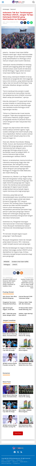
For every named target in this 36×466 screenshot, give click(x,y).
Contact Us (16, 463)
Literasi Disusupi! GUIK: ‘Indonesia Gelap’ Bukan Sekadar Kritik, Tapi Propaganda (25, 297)
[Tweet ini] (25, 22)
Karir (2, 460)
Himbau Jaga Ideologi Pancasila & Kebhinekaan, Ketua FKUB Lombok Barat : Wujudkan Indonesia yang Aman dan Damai (26, 314)
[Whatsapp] (31, 22)
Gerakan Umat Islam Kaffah (20, 261)
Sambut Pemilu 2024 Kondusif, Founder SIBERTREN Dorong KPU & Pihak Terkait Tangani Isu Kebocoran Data (26, 283)
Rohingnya (7, 264)
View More (18, 433)
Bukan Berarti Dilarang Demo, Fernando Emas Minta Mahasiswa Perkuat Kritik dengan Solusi (10, 334)
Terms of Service (6, 463)
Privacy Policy (10, 460)
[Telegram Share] (28, 22)
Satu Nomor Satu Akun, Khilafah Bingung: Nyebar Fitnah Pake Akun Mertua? (10, 297)
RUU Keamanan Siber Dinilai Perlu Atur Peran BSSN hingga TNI (26, 364)
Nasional (5, 23)
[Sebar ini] (21, 22)
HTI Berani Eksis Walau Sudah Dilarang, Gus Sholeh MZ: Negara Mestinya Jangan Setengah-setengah (26, 308)
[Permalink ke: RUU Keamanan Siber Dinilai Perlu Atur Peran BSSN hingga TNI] (26, 357)
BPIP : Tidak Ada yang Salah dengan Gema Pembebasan (9, 314)
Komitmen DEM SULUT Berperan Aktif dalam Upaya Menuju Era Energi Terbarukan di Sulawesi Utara (10, 282)
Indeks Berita (23, 461)
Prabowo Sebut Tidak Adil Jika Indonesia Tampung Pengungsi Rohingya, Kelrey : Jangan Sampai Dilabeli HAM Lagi (25, 303)
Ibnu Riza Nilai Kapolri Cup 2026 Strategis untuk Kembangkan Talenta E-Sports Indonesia (9, 349)
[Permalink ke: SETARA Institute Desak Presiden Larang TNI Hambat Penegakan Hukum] (10, 357)
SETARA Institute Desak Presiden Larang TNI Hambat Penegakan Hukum (10, 364)
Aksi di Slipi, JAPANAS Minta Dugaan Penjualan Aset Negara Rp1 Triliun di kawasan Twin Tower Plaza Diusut (26, 349)
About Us (15, 461)
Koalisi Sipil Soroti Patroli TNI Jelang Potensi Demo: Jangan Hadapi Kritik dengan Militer (25, 334)
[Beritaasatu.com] (18, 2)
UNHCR (14, 264)
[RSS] (21, 272)
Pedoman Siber (5, 461)
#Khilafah (6, 261)
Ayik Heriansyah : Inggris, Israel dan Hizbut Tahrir (8, 308)
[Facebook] (14, 272)
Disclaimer (20, 460)
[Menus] (2, 2)
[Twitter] (18, 272)
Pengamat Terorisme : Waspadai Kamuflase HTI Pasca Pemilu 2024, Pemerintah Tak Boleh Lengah (10, 303)
